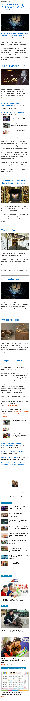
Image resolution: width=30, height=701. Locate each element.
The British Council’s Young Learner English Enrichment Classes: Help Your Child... (19, 435)
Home (2, 1)
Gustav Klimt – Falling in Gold (15, 405)
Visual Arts (10, 1)
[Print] (18, 472)
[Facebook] (2, 472)
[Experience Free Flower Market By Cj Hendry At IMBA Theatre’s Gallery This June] (4, 535)
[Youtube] (22, 496)
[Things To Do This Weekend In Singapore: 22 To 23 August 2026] (6, 118)
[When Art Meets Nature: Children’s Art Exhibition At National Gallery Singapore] (4, 542)
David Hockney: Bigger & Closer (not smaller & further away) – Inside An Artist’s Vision (18, 557)
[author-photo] (15, 487)
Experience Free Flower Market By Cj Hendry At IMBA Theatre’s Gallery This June (18, 535)
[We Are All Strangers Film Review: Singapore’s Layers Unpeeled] (4, 521)
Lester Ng (5, 12)
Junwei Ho (3, 696)
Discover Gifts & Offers (9, 114)
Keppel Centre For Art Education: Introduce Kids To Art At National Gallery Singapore (18, 515)
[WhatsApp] (12, 472)
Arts (6, 1)
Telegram (4, 35)
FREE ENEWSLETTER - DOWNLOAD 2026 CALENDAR (13, 668)
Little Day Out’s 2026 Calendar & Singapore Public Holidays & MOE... (12, 693)
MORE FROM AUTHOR (17, 503)
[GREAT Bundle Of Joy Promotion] (6, 132)
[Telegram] (22, 472)
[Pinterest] (9, 472)
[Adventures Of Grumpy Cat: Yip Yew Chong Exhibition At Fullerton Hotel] (4, 528)
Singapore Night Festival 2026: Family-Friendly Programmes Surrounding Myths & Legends (17, 508)
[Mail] (13, 496)
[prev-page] (2, 569)
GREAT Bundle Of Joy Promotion (19, 130)
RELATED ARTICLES (6, 503)
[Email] (15, 472)
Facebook (23, 33)
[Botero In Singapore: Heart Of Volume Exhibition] (4, 563)
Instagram (17, 33)
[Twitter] (6, 472)
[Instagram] (10, 496)
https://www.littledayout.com (15, 490)
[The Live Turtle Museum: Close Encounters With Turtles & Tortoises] (6, 125)
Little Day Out (4, 601)
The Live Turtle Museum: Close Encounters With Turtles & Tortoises (13, 631)
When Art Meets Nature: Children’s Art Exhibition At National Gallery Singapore (18, 542)
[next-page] (4, 569)
